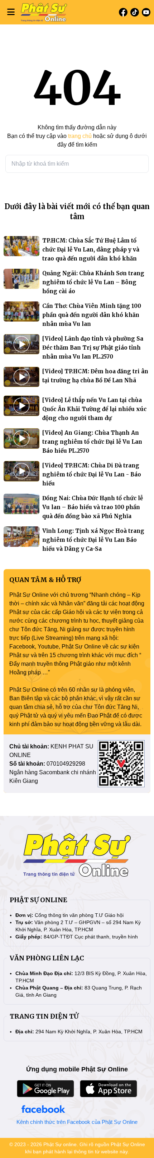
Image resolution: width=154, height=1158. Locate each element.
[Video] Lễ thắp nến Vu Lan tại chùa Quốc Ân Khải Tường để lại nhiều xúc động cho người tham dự (94, 409)
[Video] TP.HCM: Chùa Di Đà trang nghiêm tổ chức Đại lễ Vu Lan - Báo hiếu (91, 474)
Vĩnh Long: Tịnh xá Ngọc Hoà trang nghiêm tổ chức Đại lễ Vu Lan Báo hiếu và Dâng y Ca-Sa (93, 539)
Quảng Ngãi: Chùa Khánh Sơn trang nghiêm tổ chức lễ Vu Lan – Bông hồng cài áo (93, 282)
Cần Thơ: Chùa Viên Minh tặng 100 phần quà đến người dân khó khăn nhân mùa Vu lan (91, 315)
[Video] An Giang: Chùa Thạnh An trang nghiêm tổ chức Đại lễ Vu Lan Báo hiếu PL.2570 (92, 441)
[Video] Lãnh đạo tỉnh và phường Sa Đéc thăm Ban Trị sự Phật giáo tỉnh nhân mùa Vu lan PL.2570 (92, 347)
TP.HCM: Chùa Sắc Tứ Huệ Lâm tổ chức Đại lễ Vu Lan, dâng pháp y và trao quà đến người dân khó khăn (90, 249)
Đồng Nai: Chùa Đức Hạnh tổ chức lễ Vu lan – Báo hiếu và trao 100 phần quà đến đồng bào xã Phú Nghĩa (92, 507)
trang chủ (80, 136)
